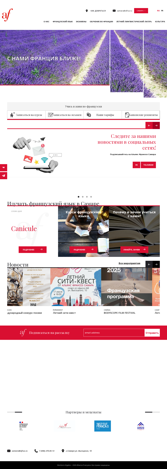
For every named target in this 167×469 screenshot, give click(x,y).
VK (136, 165)
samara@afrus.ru (20, 450)
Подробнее (28, 249)
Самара (140, 10)
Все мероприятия (129, 263)
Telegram (148, 165)
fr (162, 10)
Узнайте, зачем (131, 249)
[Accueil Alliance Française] (7, 14)
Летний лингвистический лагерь (134, 21)
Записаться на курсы (29, 115)
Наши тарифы (105, 115)
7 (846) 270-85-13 (46, 450)
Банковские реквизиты (143, 115)
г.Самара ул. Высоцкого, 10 (79, 450)
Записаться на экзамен (67, 115)
